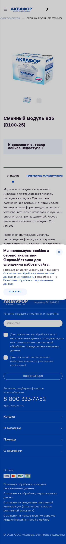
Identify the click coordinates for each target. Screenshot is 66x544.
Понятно (15, 292)
